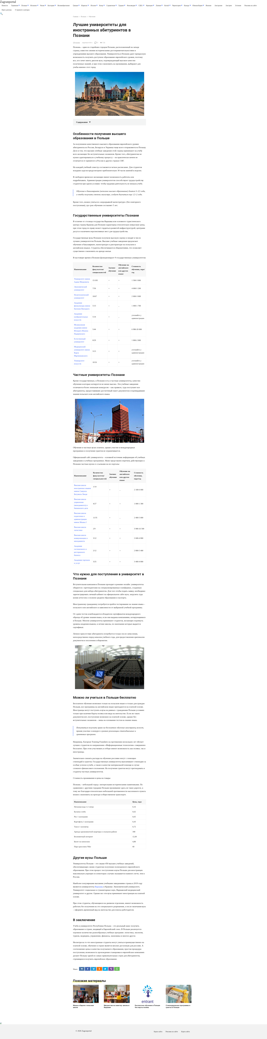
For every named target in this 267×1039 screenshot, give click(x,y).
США (141, 5)
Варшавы (99, 886)
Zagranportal (8, 1)
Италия (93, 5)
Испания (33, 5)
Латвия (158, 5)
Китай (166, 5)
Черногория (176, 5)
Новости (5, 5)
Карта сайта (158, 1032)
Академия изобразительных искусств (81, 317)
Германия (14, 5)
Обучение (76, 43)
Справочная (110, 5)
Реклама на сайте (250, 5)
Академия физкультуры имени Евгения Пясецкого (82, 306)
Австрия (229, 5)
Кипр (101, 5)
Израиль (84, 5)
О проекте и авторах (22, 10)
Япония (208, 5)
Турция (121, 5)
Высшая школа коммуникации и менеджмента (81, 538)
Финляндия (131, 5)
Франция (149, 5)
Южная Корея (197, 5)
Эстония (238, 5)
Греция (75, 5)
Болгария (51, 5)
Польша (24, 5)
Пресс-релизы (7, 10)
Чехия (42, 5)
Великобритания (63, 5)
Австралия (218, 5)
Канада (186, 5)
